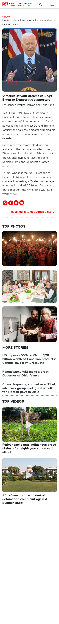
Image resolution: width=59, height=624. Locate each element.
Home (5, 20)
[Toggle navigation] (52, 4)
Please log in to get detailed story (31, 211)
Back (7, 16)
